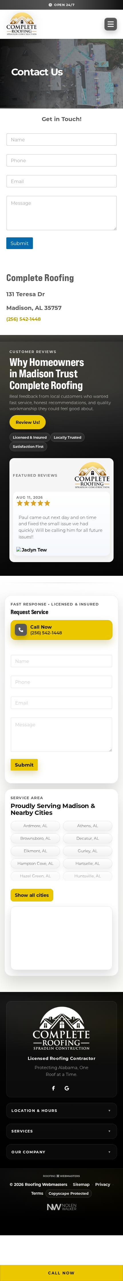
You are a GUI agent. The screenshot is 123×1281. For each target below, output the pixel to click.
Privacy (102, 1184)
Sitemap (81, 1184)
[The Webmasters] (61, 1176)
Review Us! (28, 422)
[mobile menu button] (110, 24)
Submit (20, 243)
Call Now (61, 1273)
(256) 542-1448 (23, 319)
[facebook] (53, 1087)
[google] (66, 1087)
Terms (37, 1193)
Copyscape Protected (69, 1193)
